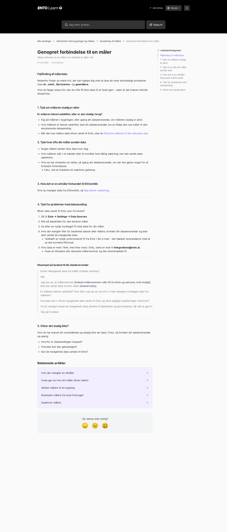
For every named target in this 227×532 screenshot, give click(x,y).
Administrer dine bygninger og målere (76, 41)
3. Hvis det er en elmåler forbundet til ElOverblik (172, 76)
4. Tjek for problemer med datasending (173, 84)
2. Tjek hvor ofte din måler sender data (173, 69)
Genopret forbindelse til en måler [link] (142, 41)
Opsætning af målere (110, 41)
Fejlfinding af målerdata (172, 55)
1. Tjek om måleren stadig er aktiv (173, 61)
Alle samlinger (44, 41)
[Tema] (187, 8)
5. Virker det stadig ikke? (172, 89)
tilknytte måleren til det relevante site (126, 133)
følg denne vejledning (96, 190)
